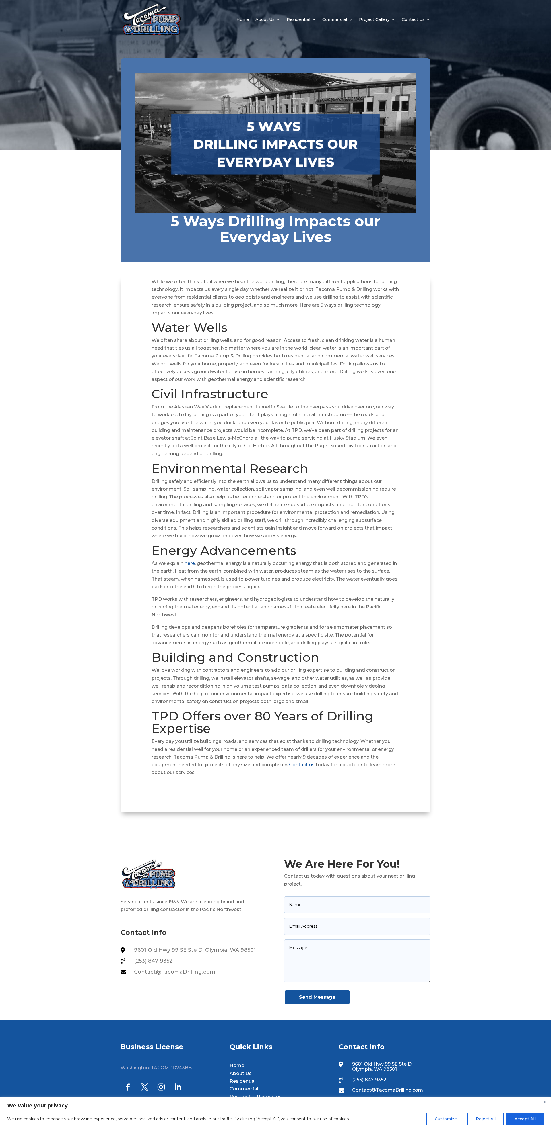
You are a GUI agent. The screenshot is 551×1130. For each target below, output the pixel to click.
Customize (446, 1118)
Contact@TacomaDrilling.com (174, 972)
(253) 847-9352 (153, 961)
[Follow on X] (144, 1087)
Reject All (486, 1118)
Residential (298, 19)
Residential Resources (256, 1096)
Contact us (302, 764)
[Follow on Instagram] (161, 1087)
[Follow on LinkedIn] (177, 1087)
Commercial (334, 19)
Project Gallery (374, 19)
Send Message (317, 997)
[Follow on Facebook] (128, 1087)
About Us (265, 19)
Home (242, 19)
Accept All (525, 1118)
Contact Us (413, 19)
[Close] (545, 1101)
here (190, 563)
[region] (275, 1113)
